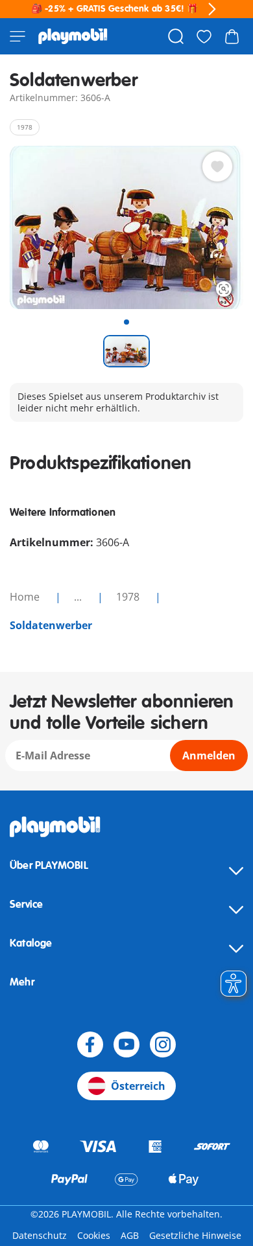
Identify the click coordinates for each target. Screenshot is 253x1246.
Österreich (138, 1086)
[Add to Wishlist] (217, 166)
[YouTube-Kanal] (126, 1044)
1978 (129, 597)
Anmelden (208, 755)
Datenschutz (39, 1235)
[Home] (73, 36)
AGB (130, 1235)
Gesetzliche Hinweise (195, 1235)
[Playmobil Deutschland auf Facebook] (90, 1044)
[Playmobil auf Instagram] (163, 1044)
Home (26, 597)
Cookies (93, 1235)
